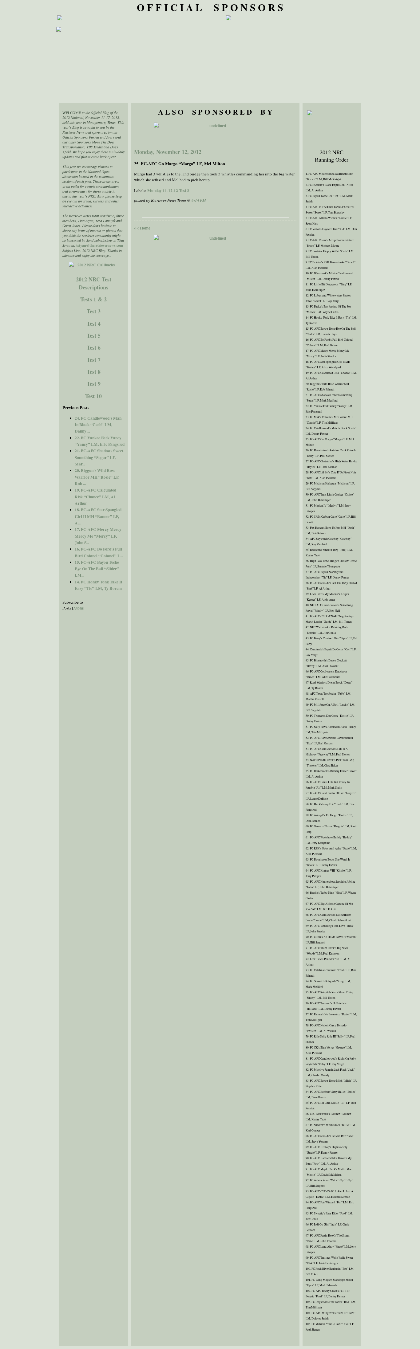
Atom (78, 608)
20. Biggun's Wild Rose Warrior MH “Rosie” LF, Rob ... (97, 477)
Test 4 (94, 323)
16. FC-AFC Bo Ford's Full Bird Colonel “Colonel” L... (99, 552)
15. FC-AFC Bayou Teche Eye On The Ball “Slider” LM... (97, 568)
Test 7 (94, 360)
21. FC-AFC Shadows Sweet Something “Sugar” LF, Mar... (99, 457)
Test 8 (94, 372)
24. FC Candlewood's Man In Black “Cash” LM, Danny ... (98, 424)
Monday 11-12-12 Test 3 (168, 190)
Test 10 (93, 396)
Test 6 (94, 347)
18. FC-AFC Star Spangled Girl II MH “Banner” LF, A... (98, 516)
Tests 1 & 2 (93, 299)
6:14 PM (199, 200)
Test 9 (94, 384)
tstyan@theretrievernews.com (99, 245)
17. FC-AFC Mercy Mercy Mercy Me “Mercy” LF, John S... (98, 536)
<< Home (142, 228)
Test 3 (94, 311)
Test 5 (94, 335)
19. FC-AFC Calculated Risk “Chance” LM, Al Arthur (95, 496)
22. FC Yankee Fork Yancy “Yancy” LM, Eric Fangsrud (100, 441)
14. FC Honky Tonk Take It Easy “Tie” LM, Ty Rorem (98, 585)
